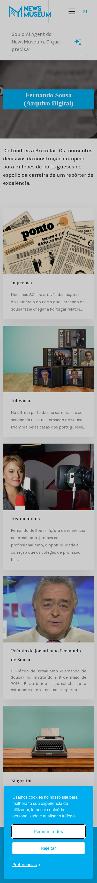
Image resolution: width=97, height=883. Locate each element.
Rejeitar (48, 848)
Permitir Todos (48, 831)
